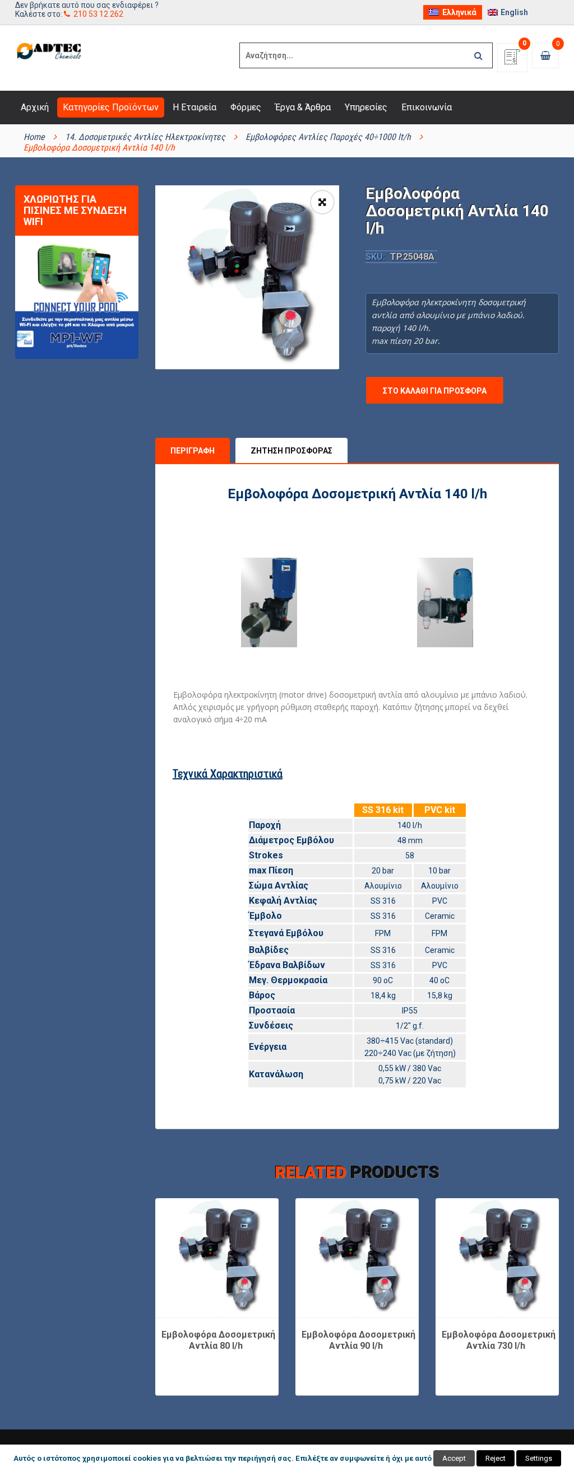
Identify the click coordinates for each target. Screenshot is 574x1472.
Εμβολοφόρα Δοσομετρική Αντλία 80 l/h (218, 1340)
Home (34, 137)
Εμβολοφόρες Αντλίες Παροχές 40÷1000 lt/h (328, 137)
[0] (512, 60)
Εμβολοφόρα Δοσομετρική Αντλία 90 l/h (358, 1340)
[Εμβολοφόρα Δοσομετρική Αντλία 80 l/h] (217, 1257)
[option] (247, 277)
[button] (322, 202)
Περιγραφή (192, 450)
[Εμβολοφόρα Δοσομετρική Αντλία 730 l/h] (497, 1257)
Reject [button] (495, 1458)
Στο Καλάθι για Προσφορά (435, 390)
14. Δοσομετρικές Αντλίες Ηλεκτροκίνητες (145, 137)
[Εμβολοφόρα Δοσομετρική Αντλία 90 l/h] (357, 1257)
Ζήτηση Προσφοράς (291, 450)
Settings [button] (538, 1458)
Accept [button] (454, 1458)
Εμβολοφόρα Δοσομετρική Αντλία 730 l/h (499, 1340)
